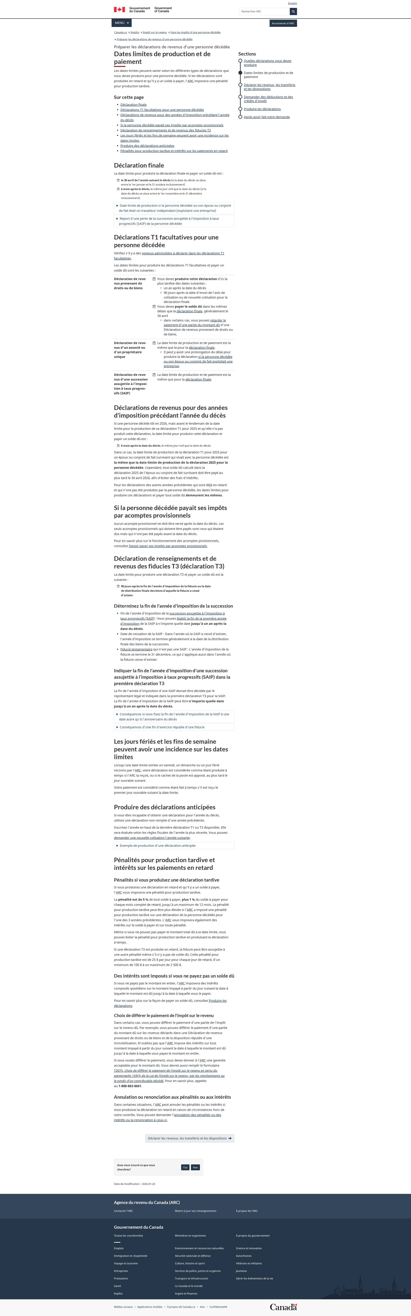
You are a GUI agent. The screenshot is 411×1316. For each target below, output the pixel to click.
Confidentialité (218, 1307)
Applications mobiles (149, 1307)
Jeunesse (241, 1271)
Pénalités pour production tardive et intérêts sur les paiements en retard (173, 151)
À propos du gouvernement (253, 1235)
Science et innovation (249, 1248)
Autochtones (244, 1256)
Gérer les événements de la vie (254, 1278)
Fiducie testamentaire (136, 649)
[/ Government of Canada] (143, 10)
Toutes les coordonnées (128, 1235)
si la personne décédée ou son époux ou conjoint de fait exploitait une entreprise (198, 361)
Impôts (135, 32)
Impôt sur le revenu (155, 32)
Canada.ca (120, 32)
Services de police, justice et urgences (198, 1271)
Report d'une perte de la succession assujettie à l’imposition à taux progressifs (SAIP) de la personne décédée (169, 221)
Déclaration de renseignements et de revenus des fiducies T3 (165, 130)
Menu (123, 23)
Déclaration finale (133, 104)
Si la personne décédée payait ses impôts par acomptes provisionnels (171, 125)
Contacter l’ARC (123, 1211)
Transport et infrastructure (191, 1278)
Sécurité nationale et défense (192, 1256)
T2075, (169, 1075)
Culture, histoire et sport (190, 1263)
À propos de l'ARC (247, 1211)
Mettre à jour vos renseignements (195, 1211)
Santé (117, 1286)
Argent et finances (186, 1293)
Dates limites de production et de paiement (268, 75)
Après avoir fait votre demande (267, 117)
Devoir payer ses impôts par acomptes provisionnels (168, 546)
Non (195, 1167)
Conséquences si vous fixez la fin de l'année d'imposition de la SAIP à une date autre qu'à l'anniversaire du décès (174, 716)
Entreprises (121, 1271)
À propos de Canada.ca (181, 1307)
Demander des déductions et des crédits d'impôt (268, 99)
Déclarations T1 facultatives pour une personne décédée (162, 110)
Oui (185, 1167)
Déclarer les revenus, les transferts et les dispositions (269, 87)
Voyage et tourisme (126, 1263)
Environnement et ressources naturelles (199, 1248)
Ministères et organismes (190, 1235)
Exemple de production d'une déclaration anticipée (158, 845)
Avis (202, 1307)
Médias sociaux (123, 1307)
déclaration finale (189, 311)
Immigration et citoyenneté (130, 1256)
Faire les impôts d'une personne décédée (196, 32)
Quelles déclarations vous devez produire (267, 63)
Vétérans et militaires (249, 1263)
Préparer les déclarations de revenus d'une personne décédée (154, 39)
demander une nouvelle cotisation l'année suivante (152, 837)
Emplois (119, 1248)
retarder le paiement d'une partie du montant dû (195, 322)
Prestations (121, 1278)
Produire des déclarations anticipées (147, 145)
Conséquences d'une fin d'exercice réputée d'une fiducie (162, 727)
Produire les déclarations (262, 109)
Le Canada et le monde (189, 1286)
